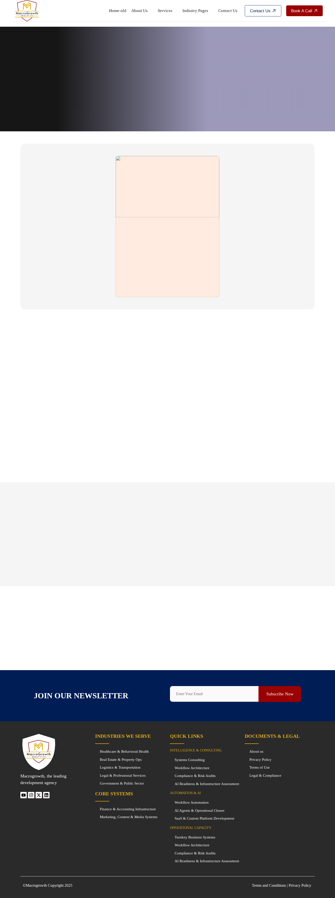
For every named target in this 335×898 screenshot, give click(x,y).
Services (165, 10)
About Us (139, 10)
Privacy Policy (300, 885)
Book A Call (301, 11)
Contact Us (227, 10)
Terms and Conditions (269, 885)
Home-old (117, 10)
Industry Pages (195, 10)
